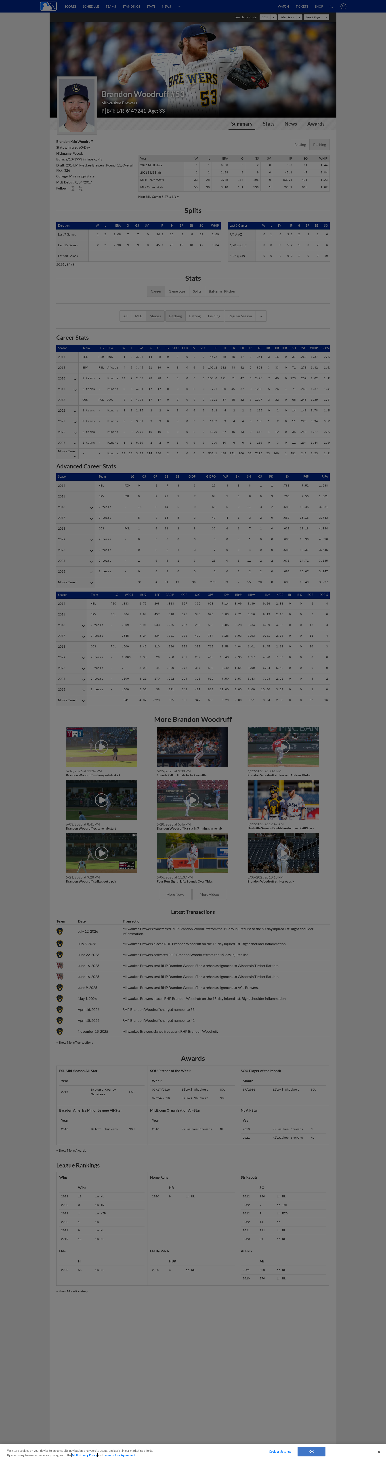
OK (311, 1451)
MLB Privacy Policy (84, 1455)
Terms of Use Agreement (119, 1455)
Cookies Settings (280, 1451)
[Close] (379, 1452)
